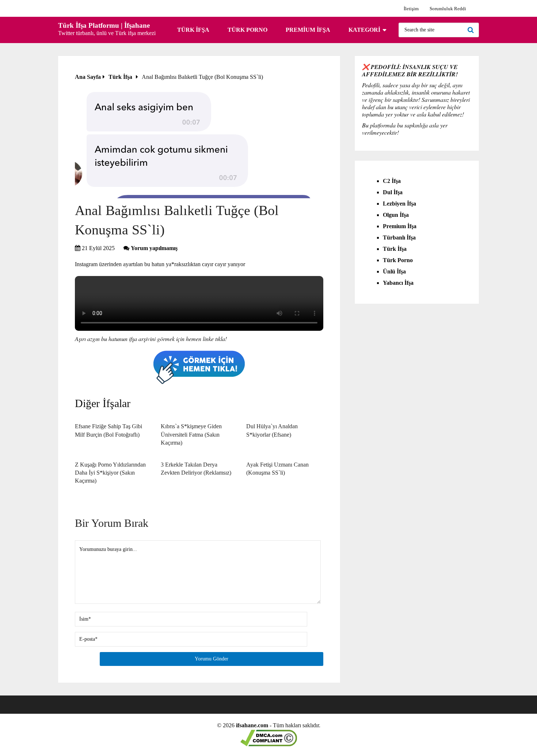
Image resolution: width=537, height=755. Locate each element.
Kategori (364, 30)
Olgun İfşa (396, 215)
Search (471, 30)
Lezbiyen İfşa (399, 203)
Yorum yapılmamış (154, 248)
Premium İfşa (308, 30)
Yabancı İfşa (398, 283)
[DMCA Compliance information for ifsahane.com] (268, 744)
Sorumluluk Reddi (448, 8)
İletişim (411, 8)
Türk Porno (247, 30)
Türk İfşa (193, 30)
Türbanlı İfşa (399, 237)
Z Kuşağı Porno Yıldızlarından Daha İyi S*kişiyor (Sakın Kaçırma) (110, 472)
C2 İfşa (392, 181)
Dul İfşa (393, 192)
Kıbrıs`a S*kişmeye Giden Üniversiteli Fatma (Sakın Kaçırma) (191, 434)
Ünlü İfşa (394, 271)
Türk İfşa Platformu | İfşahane (104, 25)
